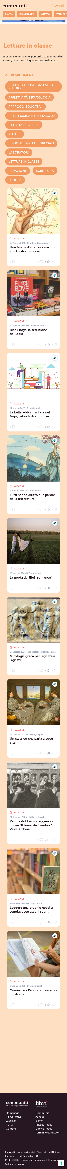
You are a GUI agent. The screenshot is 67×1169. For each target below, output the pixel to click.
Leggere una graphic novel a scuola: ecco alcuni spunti (31, 909)
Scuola (14, 180)
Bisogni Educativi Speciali (31, 143)
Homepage (12, 1112)
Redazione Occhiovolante (43, 652)
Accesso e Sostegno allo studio (30, 86)
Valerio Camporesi (39, 243)
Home (9, 13)
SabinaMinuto (35, 490)
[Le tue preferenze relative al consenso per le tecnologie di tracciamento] (61, 1163)
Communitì (42, 1112)
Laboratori (18, 152)
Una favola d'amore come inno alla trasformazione (33, 249)
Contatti (11, 1128)
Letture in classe (23, 162)
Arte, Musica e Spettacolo (31, 116)
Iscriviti (39, 1120)
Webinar (11, 1120)
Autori (14, 134)
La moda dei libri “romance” (31, 577)
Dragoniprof (35, 573)
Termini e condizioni (47, 1132)
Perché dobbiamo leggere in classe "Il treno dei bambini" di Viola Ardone (32, 825)
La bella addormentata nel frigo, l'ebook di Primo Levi (30, 414)
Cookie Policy (43, 1128)
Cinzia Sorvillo (37, 325)
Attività (45, 13)
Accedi (59, 5)
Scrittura (45, 171)
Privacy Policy (43, 1124)
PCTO (9, 1124)
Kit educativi (26, 13)
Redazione (17, 171)
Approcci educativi (25, 107)
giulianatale (35, 408)
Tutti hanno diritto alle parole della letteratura (32, 497)
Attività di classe (23, 125)
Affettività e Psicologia (29, 97)
